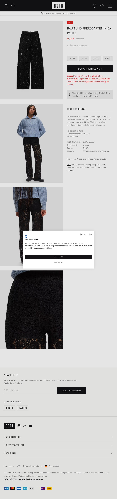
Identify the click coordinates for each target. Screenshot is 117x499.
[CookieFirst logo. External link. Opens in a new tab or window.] (26, 236)
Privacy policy (86, 234)
